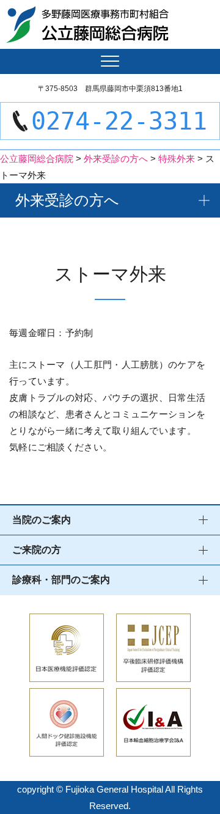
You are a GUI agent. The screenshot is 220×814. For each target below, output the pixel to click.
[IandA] (153, 748)
